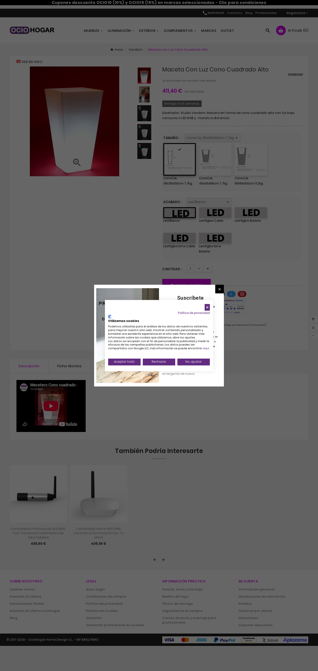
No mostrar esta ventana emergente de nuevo (181, 371)
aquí (206, 348)
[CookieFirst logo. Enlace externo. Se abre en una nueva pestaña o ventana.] (109, 317)
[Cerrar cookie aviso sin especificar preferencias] (207, 307)
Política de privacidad (194, 313)
